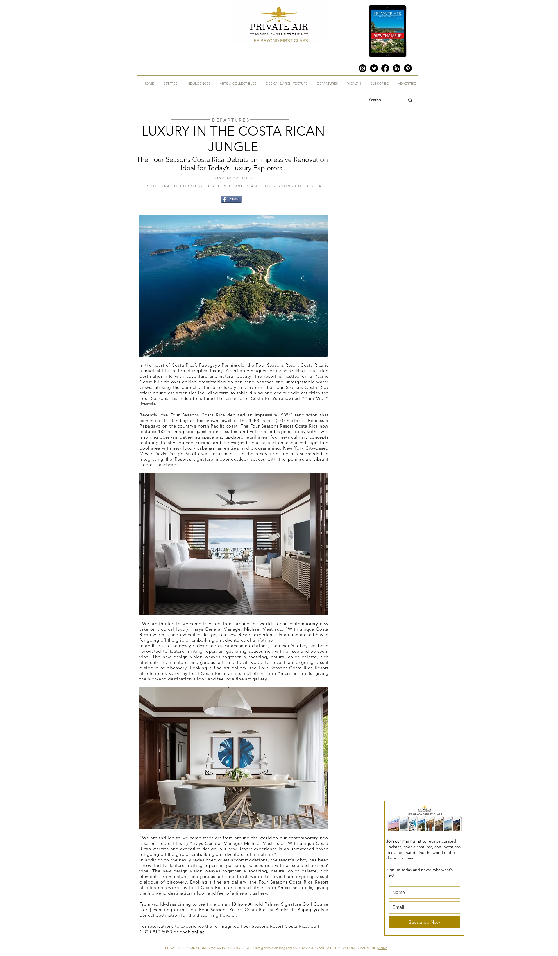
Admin (382, 948)
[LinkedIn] (396, 68)
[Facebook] (385, 68)
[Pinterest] (408, 68)
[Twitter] (374, 68)
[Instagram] (362, 68)
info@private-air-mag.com (273, 948)
